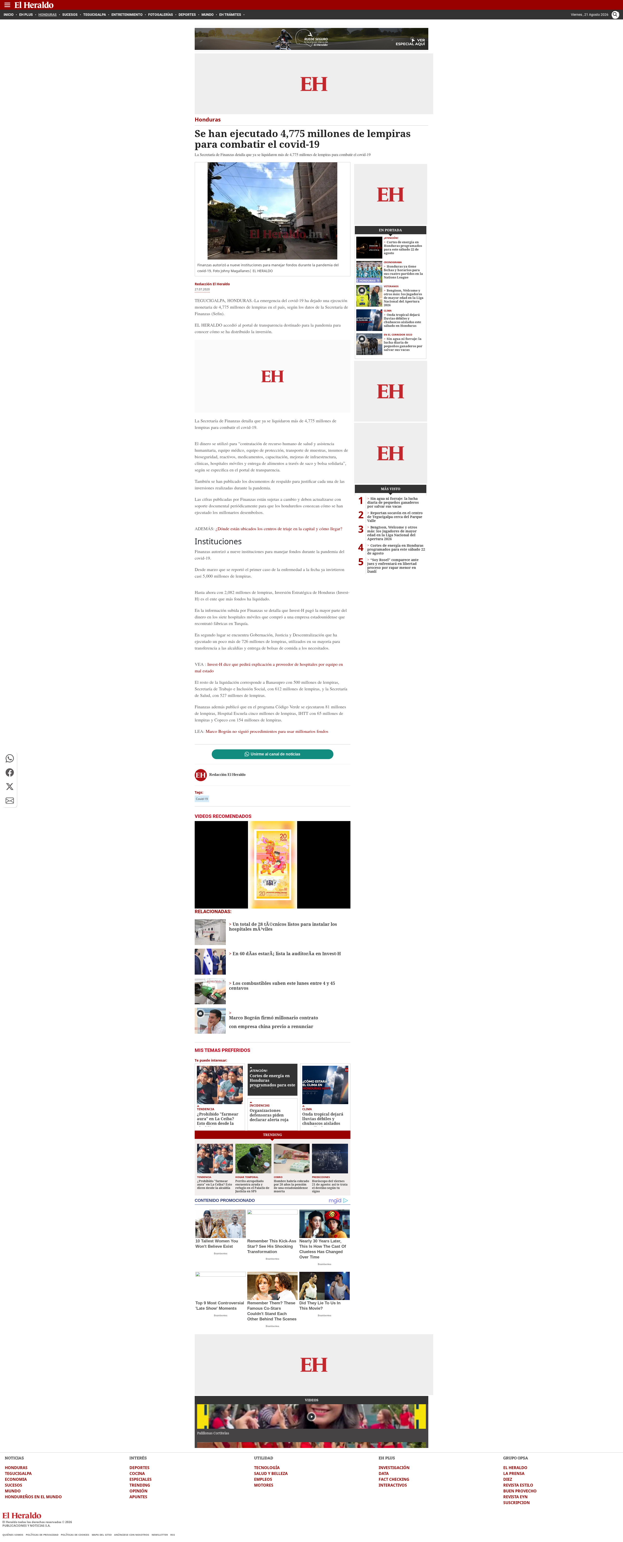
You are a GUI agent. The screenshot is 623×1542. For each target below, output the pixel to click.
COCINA (137, 1473)
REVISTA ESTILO (518, 1485)
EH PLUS (387, 1457)
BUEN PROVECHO (520, 1491)
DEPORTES (139, 1467)
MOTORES (263, 1485)
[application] (272, 865)
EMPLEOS (263, 1479)
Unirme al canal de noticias (275, 754)
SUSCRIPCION (516, 1502)
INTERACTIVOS (393, 1485)
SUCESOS (13, 1485)
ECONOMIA (16, 1479)
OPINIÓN (138, 1491)
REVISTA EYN (515, 1496)
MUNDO (13, 1491)
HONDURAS (16, 1467)
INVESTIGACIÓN (394, 1467)
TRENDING (139, 1485)
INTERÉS (138, 1457)
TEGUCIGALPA (18, 1473)
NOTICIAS (14, 1457)
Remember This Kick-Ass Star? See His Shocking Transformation (271, 1246)
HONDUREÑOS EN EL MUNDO (33, 1496)
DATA (384, 1473)
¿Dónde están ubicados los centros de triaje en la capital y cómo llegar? (278, 528)
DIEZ (507, 1479)
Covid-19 (202, 799)
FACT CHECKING (394, 1479)
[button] (10, 758)
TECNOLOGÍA (267, 1467)
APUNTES (138, 1496)
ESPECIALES (140, 1479)
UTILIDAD (263, 1457)
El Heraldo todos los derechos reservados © (37, 1522)
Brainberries (220, 1253)
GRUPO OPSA (515, 1457)
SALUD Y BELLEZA (271, 1473)
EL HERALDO (515, 1467)
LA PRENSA (513, 1473)
